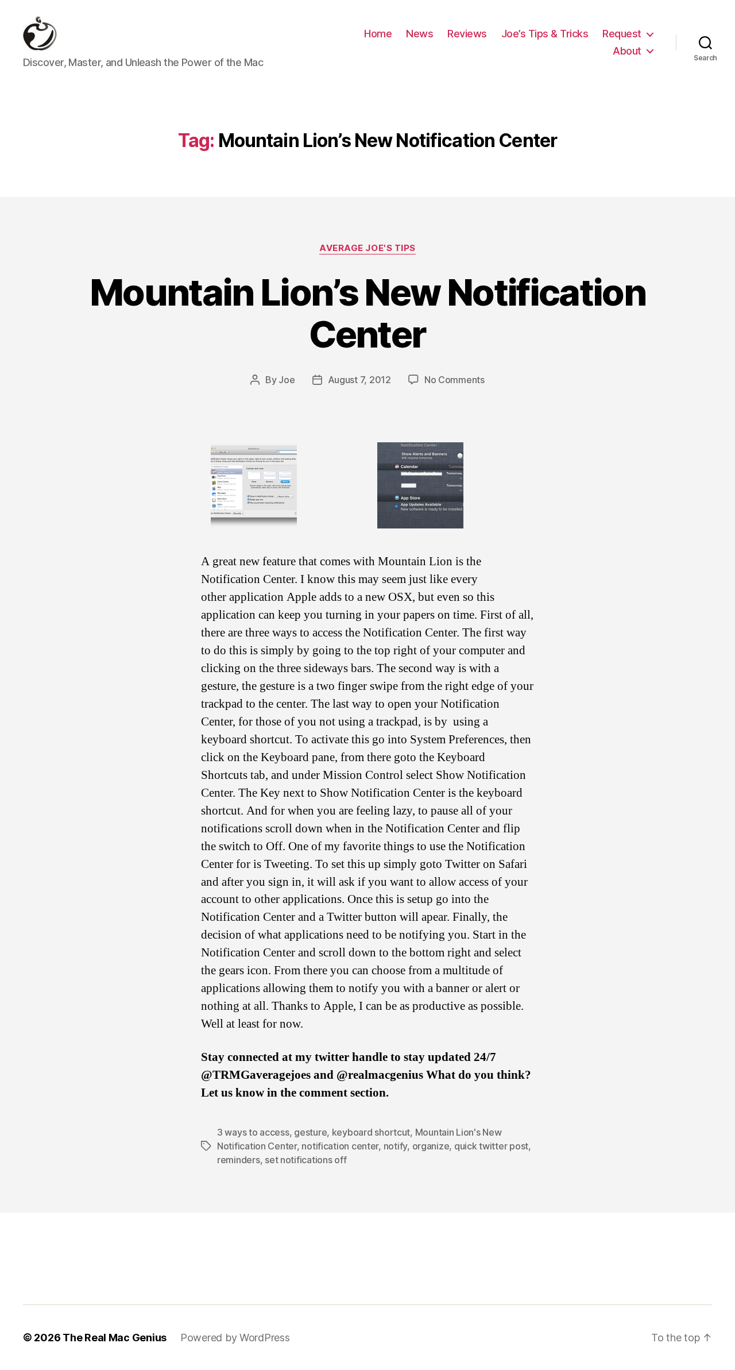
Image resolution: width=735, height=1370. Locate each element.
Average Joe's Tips (367, 248)
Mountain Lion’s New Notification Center (367, 313)
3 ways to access (253, 1132)
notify (395, 1146)
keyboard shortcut (371, 1132)
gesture (310, 1132)
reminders (238, 1160)
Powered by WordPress (235, 1338)
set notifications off (305, 1160)
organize (431, 1146)
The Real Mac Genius (115, 1338)
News (419, 34)
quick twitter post (491, 1146)
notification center (339, 1146)
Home (378, 34)
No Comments (454, 379)
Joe (286, 379)
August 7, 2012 (359, 379)
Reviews (467, 34)
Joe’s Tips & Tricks (545, 34)
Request (621, 34)
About (627, 51)
